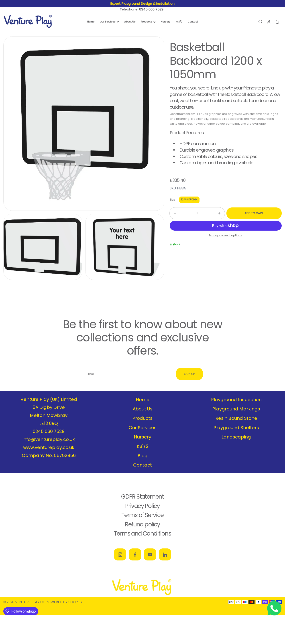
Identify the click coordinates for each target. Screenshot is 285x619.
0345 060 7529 (49, 431)
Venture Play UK (30, 602)
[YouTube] (150, 554)
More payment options (225, 235)
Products (142, 418)
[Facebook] (135, 554)
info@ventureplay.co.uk (48, 439)
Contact (142, 465)
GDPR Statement (142, 497)
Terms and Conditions (142, 534)
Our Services (143, 427)
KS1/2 (143, 446)
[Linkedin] (165, 554)
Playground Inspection (236, 399)
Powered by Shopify (64, 602)
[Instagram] (120, 554)
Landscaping (236, 437)
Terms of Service (142, 515)
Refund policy (142, 524)
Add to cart (253, 213)
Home (142, 399)
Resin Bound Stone (236, 418)
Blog (143, 456)
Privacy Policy (142, 506)
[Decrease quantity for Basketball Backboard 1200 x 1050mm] (173, 213)
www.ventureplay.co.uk (48, 447)
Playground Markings (236, 409)
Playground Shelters (236, 427)
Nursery (142, 437)
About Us (143, 409)
